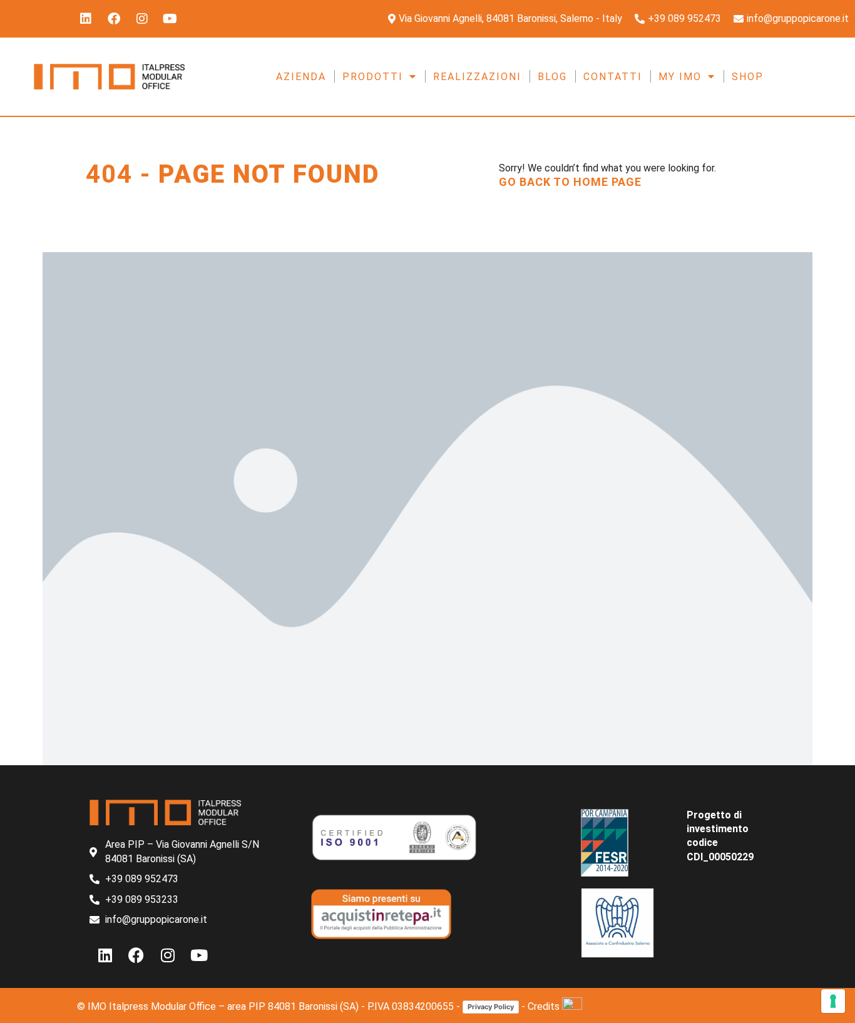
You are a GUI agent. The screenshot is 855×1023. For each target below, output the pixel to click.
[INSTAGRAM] (142, 18)
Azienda (301, 77)
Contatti (612, 77)
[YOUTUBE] (170, 18)
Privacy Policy (491, 1006)
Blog (552, 77)
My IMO (680, 77)
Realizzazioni (477, 77)
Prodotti (372, 77)
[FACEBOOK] (113, 18)
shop (748, 77)
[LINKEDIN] (85, 18)
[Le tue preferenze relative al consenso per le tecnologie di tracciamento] (833, 1001)
